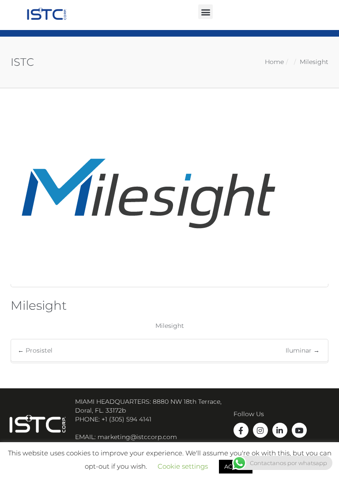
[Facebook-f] (241, 430)
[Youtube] (299, 430)
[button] (205, 11)
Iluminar (303, 350)
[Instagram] (260, 430)
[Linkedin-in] (279, 430)
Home (274, 62)
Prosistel (35, 350)
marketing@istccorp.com (137, 437)
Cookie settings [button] (183, 466)
